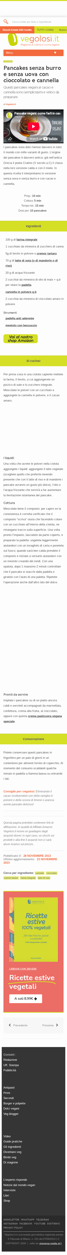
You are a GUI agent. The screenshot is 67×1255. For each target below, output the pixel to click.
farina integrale (26, 239)
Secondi (8, 1098)
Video (7, 1136)
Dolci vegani (11, 1108)
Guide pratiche (12, 1141)
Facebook (25, 1223)
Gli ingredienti (12, 1146)
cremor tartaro (47, 253)
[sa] (6, 22)
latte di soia (44, 878)
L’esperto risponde (15, 1179)
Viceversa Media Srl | (50, 1243)
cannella (40, 873)
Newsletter (11, 1219)
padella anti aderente (19, 318)
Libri (6, 1195)
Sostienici (53, 1223)
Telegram (42, 1219)
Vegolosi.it (11, 104)
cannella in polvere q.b (20, 292)
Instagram (10, 1223)
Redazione (10, 1059)
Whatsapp (27, 1219)
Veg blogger (11, 1113)
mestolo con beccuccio (21, 325)
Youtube (39, 1223)
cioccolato (52, 873)
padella (26, 285)
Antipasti (9, 1087)
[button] (25, 998)
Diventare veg (12, 1152)
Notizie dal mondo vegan (19, 1185)
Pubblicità (9, 1070)
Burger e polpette (14, 1103)
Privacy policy (13, 1227)
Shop (6, 1200)
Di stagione (10, 1162)
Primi (6, 1093)
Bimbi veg (9, 1157)
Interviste (9, 1190)
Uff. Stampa (11, 1065)
